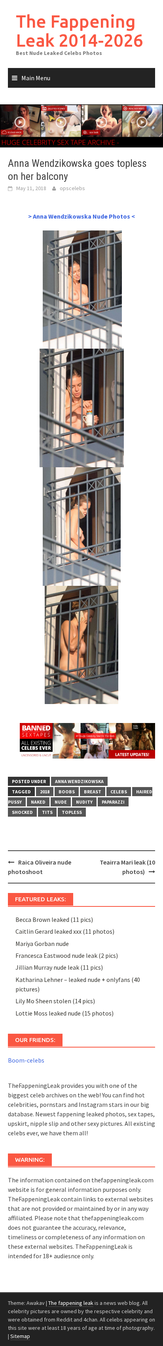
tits (47, 812)
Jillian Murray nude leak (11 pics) (59, 967)
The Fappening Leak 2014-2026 (79, 30)
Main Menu (35, 78)
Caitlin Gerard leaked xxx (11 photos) (64, 931)
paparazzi (113, 802)
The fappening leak (70, 1302)
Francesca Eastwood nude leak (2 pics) (66, 955)
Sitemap (20, 1336)
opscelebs (72, 188)
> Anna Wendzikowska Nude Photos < (81, 216)
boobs (67, 792)
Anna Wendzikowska (79, 781)
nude (61, 802)
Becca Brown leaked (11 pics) (54, 919)
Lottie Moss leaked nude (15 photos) (64, 1013)
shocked (22, 812)
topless (72, 812)
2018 (44, 792)
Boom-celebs (26, 1060)
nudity (84, 802)
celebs (118, 792)
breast (92, 792)
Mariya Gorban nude (42, 944)
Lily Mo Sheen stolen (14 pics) (55, 1001)
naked (38, 802)
